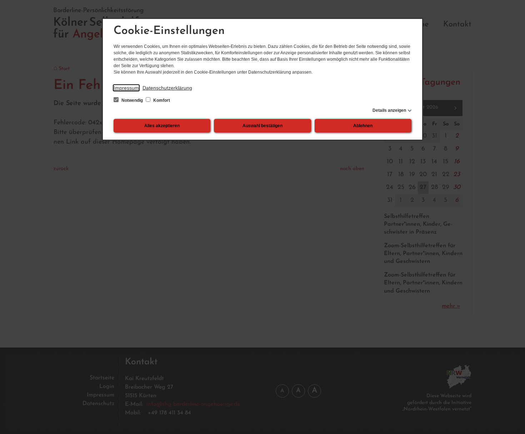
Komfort (161, 100)
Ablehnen (362, 125)
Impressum (126, 88)
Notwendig (132, 100)
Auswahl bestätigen (262, 125)
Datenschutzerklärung (167, 88)
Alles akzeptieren (162, 125)
